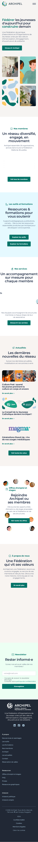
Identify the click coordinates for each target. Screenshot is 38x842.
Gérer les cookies (19, 830)
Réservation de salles (10, 762)
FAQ (3, 777)
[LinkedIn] (14, 725)
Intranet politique (8, 796)
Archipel (5, 751)
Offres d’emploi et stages (11, 774)
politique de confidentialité (26, 681)
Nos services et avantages (11, 738)
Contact (5, 758)
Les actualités (7, 755)
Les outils (5, 741)
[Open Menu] (34, 4)
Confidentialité (19, 820)
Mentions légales (19, 826)
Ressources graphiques (10, 784)
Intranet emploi (8, 800)
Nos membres (7, 748)
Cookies (19, 823)
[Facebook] (19, 725)
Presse (4, 781)
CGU (19, 816)
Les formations (7, 745)
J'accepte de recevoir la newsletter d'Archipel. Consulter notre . (20, 679)
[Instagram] (23, 725)
